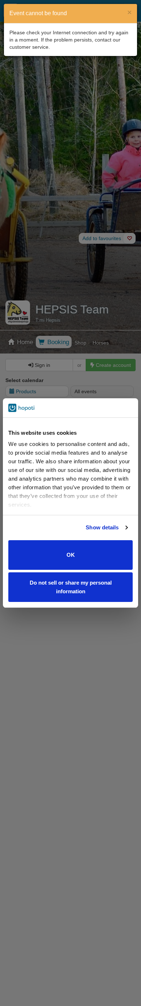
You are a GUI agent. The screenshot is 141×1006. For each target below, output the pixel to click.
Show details (102, 527)
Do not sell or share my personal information (71, 587)
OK (71, 555)
